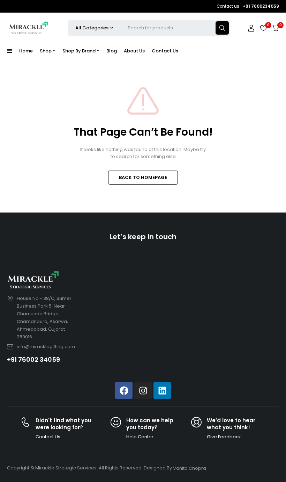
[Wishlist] (263, 27)
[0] (275, 28)
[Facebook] (124, 390)
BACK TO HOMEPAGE (143, 177)
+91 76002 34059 (33, 359)
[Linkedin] (162, 390)
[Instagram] (143, 390)
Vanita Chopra (189, 468)
